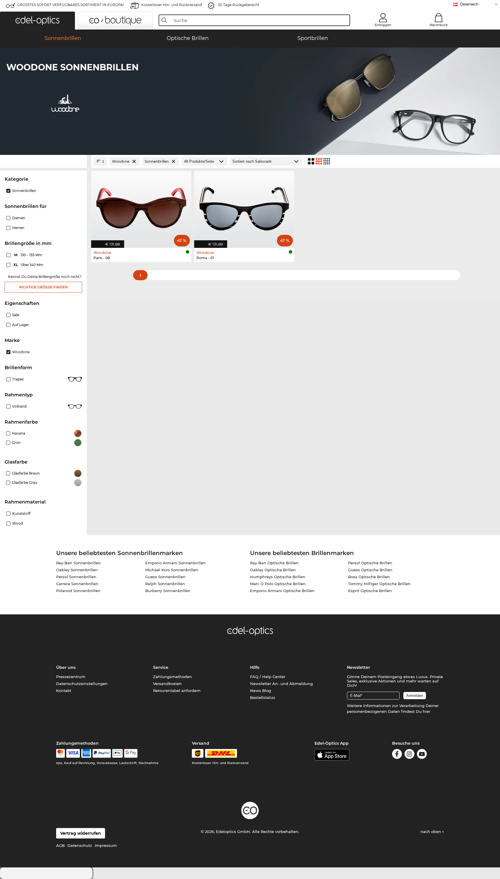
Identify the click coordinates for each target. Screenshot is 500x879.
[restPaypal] (102, 753)
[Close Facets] (43, 161)
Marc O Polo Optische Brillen (278, 583)
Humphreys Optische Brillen (277, 576)
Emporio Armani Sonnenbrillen (175, 563)
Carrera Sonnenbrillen (77, 583)
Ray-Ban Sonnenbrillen (78, 563)
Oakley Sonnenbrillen (77, 569)
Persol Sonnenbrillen (76, 576)
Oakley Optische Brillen (273, 569)
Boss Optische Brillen (369, 576)
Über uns (66, 667)
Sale (15, 315)
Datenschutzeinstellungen (82, 683)
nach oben (431, 831)
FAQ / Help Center (267, 676)
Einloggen (383, 25)
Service (160, 667)
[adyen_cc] (60, 753)
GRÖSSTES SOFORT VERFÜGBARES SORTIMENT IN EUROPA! (70, 5)
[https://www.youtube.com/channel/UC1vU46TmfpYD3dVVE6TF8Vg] (422, 755)
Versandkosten (167, 683)
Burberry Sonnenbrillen (167, 590)
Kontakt (63, 690)
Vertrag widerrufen (80, 833)
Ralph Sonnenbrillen (165, 583)
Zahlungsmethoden (172, 676)
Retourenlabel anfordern (177, 690)
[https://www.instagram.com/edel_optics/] (409, 755)
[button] (37, 21)
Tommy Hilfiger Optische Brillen (379, 583)
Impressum (106, 845)
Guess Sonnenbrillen (165, 576)
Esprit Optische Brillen (370, 590)
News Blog (260, 690)
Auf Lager (20, 325)
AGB (60, 845)
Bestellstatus (262, 697)
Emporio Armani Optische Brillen (282, 590)
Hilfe (255, 667)
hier (426, 711)
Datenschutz (79, 845)
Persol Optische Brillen (370, 563)
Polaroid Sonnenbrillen (78, 590)
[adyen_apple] (117, 753)
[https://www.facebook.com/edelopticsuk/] (397, 755)
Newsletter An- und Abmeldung (281, 683)
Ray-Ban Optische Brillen (274, 563)
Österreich (469, 4)
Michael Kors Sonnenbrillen (171, 569)
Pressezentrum (70, 676)
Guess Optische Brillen (370, 569)
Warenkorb (438, 25)
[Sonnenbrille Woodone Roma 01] (244, 206)
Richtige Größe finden (43, 287)
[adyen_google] (131, 753)
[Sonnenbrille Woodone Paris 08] (141, 206)
